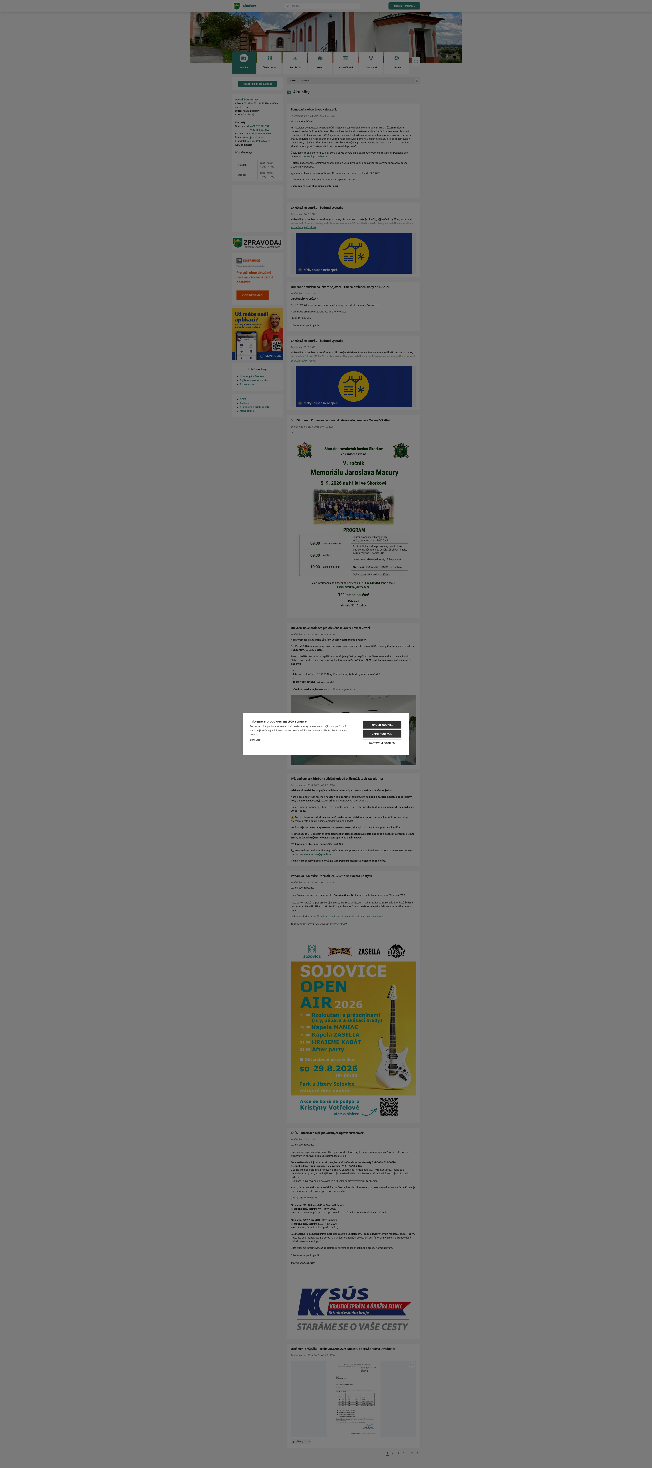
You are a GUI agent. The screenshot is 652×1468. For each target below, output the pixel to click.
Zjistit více (255, 739)
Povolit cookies (382, 725)
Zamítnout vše (382, 734)
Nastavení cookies (382, 743)
